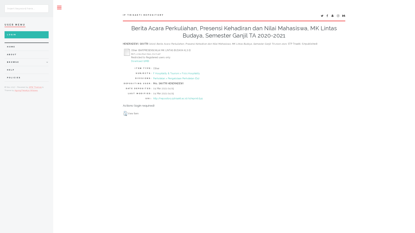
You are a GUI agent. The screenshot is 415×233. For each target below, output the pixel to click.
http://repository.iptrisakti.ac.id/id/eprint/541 (178, 98)
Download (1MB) (140, 61)
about (12, 55)
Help (10, 70)
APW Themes (35, 87)
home (11, 47)
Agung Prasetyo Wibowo (26, 90)
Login (11, 35)
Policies (14, 78)
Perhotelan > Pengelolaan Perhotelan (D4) (176, 78)
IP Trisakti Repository (143, 15)
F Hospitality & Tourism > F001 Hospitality (176, 73)
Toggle (59, 7)
